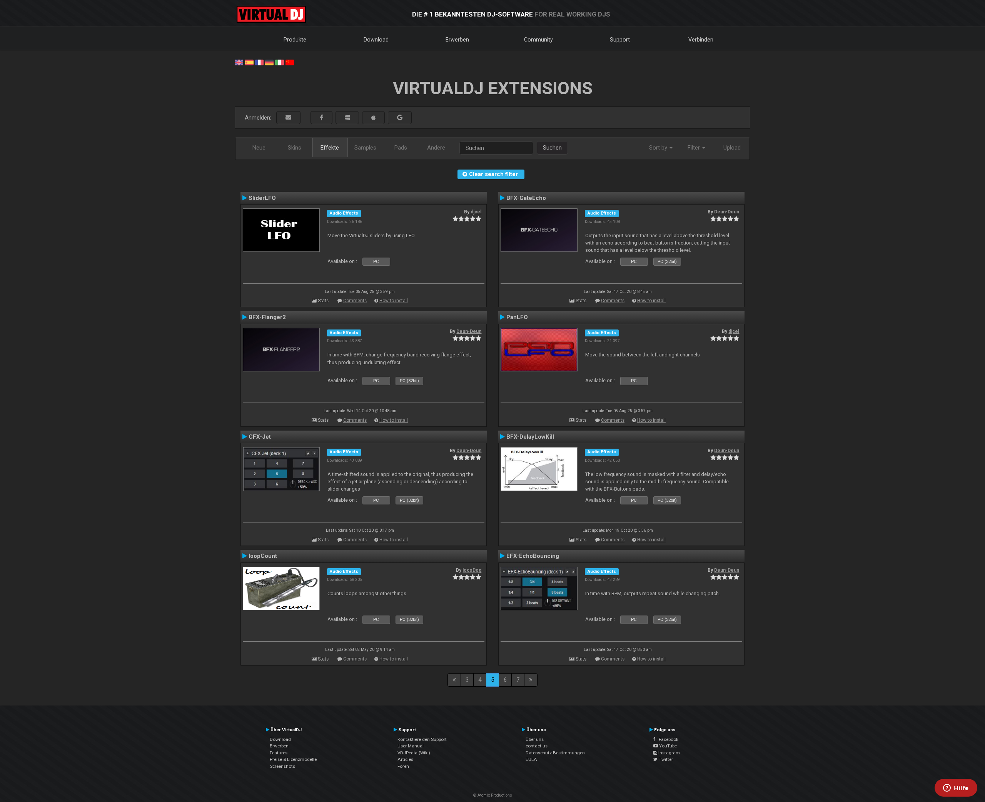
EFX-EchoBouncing (532, 555)
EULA (531, 759)
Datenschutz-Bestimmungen (555, 752)
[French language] (259, 61)
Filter (694, 147)
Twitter (665, 759)
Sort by (659, 147)
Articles (405, 759)
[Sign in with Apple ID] (373, 118)
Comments (355, 300)
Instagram (668, 752)
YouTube (667, 746)
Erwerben (457, 40)
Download (376, 40)
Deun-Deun (726, 212)
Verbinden (700, 40)
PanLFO (517, 317)
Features (278, 752)
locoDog (471, 570)
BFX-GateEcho (526, 198)
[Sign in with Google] (400, 118)
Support (620, 40)
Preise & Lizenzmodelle (293, 759)
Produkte (295, 40)
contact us (537, 746)
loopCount (263, 555)
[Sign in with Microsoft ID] (347, 118)
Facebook (666, 739)
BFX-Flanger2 (267, 317)
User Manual (410, 746)
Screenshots (282, 766)
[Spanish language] (249, 61)
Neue (258, 147)
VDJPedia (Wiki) (413, 752)
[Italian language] (279, 61)
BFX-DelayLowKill (530, 436)
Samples (365, 147)
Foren (403, 766)
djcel (476, 212)
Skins (294, 147)
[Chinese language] (289, 61)
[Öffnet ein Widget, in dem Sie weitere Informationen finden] (956, 788)
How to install (393, 300)
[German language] (269, 61)
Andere (436, 147)
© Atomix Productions (492, 795)
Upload (732, 147)
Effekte (330, 147)
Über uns (535, 739)
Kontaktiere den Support (422, 739)
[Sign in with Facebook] (321, 118)
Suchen (552, 147)
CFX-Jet (260, 436)
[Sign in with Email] (288, 118)
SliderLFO (262, 198)
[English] (239, 61)
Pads (400, 147)
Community (538, 40)
